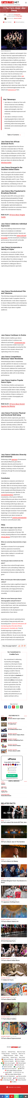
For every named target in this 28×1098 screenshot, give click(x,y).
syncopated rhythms (7, 494)
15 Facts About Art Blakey (9, 861)
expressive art (12, 90)
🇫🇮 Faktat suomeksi (7, 1066)
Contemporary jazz (19, 342)
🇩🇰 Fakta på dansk (21, 1063)
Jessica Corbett (17, 18)
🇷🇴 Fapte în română (6, 1078)
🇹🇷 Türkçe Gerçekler (21, 1080)
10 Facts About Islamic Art (10, 921)
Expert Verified (8, 22)
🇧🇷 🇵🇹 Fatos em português (8, 1063)
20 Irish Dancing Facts (8, 941)
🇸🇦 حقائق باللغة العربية (19, 1066)
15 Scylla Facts (12, 724)
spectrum (14, 459)
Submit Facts (14, 1057)
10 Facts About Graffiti (14, 751)
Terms (21, 1055)
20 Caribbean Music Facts (15, 729)
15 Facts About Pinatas (14, 745)
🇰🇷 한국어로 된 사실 (18, 1072)
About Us (4, 1051)
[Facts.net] (10, 2)
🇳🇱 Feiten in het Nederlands (8, 1076)
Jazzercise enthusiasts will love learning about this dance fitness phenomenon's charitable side (13, 626)
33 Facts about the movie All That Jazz (14, 822)
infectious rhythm (6, 162)
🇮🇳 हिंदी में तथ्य (21, 1068)
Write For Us (22, 1053)
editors (12, 680)
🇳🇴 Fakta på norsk (19, 1065)
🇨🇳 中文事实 (13, 1082)
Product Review (6, 1053)
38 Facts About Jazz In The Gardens (13, 842)
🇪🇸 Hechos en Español (7, 1061)
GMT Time (4, 788)
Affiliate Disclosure (8, 1055)
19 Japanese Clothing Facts (10, 902)
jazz (23, 76)
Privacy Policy (5, 1057)
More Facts (22, 1057)
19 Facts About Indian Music (10, 960)
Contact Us (14, 1053)
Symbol (3, 784)
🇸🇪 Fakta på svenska (8, 1065)
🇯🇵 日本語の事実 (7, 1072)
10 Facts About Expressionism (11, 1038)
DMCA (16, 1055)
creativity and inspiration (19, 517)
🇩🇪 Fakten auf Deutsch (7, 1059)
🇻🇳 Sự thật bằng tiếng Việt (7, 1080)
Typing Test (4, 791)
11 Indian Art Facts (7, 980)
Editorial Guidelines (20, 22)
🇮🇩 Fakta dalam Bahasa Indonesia (13, 1070)
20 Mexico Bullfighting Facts (15, 740)
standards (18, 675)
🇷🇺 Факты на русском (19, 1078)
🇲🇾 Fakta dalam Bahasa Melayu (13, 1074)
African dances (5, 537)
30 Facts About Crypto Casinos (16, 718)
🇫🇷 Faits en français (20, 1059)
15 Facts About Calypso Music (16, 734)
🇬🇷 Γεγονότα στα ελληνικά (9, 1068)
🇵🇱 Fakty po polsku (21, 1076)
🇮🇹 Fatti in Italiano (19, 1061)
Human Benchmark (6, 795)
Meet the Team (21, 1051)
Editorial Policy (11, 1051)
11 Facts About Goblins (8, 1019)
